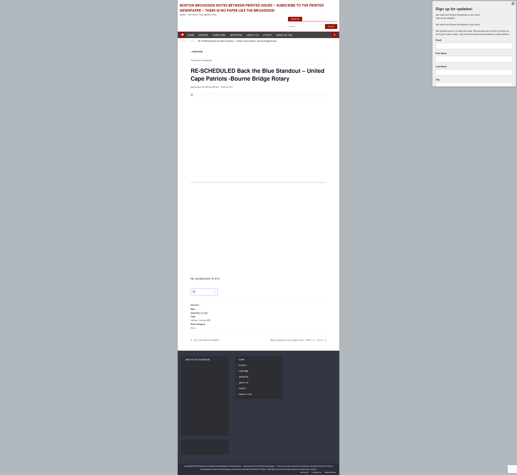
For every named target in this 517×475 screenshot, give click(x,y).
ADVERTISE (236, 35)
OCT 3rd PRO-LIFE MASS (206, 340)
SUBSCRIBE (219, 35)
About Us (304, 472)
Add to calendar (204, 292)
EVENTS (267, 35)
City (438, 80)
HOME (190, 35)
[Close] (513, 3)
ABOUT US (253, 35)
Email (438, 40)
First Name (441, 53)
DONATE (203, 35)
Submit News (330, 472)
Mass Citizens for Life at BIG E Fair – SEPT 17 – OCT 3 (297, 340)
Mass (193, 327)
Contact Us (316, 472)
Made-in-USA (284, 35)
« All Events (197, 51)
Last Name (441, 66)
